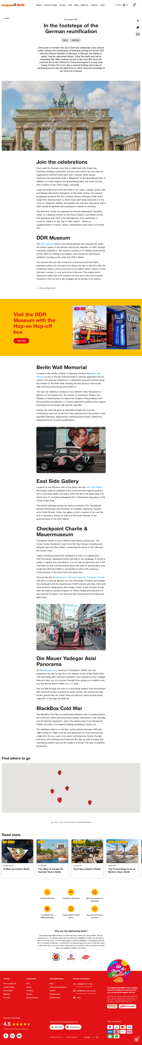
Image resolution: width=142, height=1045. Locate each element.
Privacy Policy (55, 994)
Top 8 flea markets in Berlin (87, 869)
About (28, 987)
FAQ (70, 5)
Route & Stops (51, 5)
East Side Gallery (94, 487)
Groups (63, 5)
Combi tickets (9, 987)
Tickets (39, 5)
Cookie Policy (55, 998)
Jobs (102, 5)
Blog (76, 5)
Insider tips (75, 40)
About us (84, 5)
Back (7, 18)
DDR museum (47, 244)
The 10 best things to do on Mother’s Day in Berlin (121, 870)
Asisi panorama (50, 670)
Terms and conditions (58, 987)
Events (65, 40)
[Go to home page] (13, 5)
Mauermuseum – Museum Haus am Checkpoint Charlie (78, 577)
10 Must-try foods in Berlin (16, 869)
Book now (21, 341)
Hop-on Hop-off (9, 984)
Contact (94, 5)
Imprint (52, 991)
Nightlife (6, 994)
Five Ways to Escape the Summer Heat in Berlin (50, 870)
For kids (6, 998)
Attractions (8, 991)
